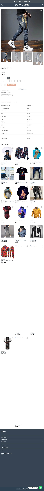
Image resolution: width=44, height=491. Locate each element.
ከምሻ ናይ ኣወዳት (32, 333)
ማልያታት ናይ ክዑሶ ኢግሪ (6, 445)
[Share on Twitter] (6, 95)
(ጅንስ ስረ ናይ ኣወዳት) (4, 182)
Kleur (2, 78)
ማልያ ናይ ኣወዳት (3, 352)
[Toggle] (42, 441)
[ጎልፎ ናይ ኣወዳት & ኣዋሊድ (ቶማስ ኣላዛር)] (7, 193)
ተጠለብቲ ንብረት (4, 439)
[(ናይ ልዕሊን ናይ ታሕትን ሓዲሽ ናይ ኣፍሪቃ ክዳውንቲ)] (22, 153)
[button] (40, 487)
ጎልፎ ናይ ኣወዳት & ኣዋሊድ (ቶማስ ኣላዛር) (7, 201)
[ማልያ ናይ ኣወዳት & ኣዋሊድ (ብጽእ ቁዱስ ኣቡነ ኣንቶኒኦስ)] (7, 153)
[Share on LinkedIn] (12, 95)
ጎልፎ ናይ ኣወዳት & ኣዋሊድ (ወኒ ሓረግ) (21, 201)
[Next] (41, 30)
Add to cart (11, 84)
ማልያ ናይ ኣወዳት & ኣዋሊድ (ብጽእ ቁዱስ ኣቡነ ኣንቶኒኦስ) (7, 163)
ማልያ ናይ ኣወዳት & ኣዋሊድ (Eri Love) (21, 182)
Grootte (2, 80)
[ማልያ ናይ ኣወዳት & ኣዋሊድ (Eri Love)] (22, 173)
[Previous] (3, 30)
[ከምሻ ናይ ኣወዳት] (36, 288)
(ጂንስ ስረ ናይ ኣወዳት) (4, 240)
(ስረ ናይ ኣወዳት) (32, 182)
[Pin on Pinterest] (10, 95)
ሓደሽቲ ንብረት (7, 92)
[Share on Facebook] (4, 95)
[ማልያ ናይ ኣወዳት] (7, 212)
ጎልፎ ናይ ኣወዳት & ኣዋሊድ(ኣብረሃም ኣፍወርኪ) (20, 241)
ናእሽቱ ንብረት (3, 441)
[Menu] (42, 4)
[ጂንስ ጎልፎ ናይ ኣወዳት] (36, 231)
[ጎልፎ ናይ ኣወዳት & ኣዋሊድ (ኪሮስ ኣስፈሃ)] (22, 212)
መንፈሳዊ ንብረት (4, 437)
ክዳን (5, 66)
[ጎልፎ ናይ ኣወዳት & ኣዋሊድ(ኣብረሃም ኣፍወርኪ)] (22, 231)
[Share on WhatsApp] (2, 95)
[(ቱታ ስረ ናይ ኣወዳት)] (22, 380)
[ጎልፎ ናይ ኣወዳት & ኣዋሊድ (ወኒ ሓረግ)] (22, 193)
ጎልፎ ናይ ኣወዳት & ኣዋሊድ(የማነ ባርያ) (36, 162)
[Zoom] (2, 50)
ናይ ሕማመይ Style (22, 5)
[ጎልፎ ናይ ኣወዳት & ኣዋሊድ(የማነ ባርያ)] (36, 153)
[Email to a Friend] (8, 95)
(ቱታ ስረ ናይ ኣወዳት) (18, 425)
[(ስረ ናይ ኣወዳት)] (36, 173)
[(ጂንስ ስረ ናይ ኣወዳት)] (7, 231)
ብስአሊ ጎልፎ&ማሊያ (5, 447)
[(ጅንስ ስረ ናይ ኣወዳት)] (7, 173)
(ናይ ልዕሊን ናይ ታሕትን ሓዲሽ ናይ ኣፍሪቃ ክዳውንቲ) (21, 163)
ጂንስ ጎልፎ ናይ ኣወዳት (33, 240)
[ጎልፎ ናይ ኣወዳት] (36, 212)
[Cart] (2, 5)
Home (2, 66)
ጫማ (2, 449)
